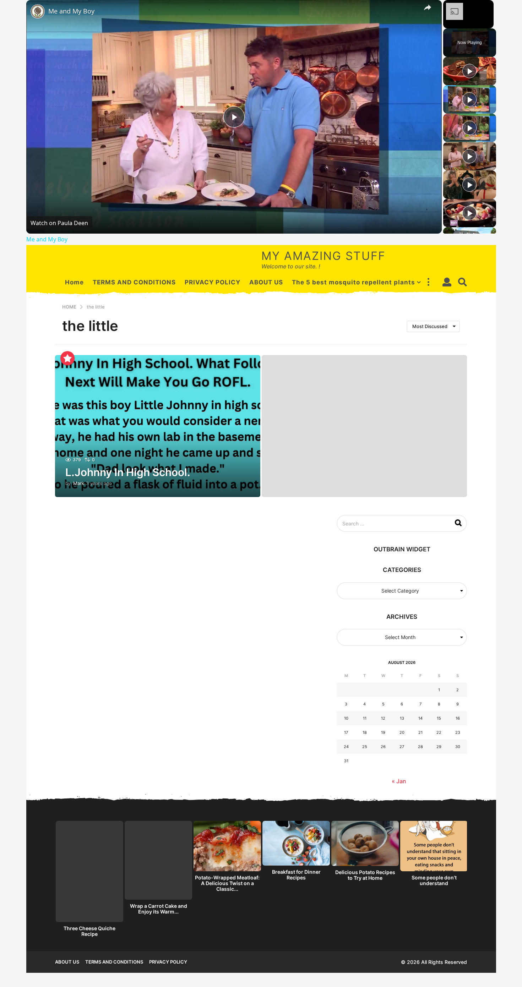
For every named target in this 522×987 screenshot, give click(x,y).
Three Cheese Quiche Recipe (89, 931)
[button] (428, 282)
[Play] (469, 71)
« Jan (399, 781)
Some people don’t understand (434, 880)
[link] (38, 11)
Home (74, 282)
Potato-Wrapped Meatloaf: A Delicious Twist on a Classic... (227, 883)
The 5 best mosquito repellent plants (353, 282)
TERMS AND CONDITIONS (134, 282)
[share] (427, 7)
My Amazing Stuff (323, 256)
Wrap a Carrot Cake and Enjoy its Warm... (158, 909)
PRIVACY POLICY (212, 282)
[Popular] (67, 358)
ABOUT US (266, 282)
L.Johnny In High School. (127, 472)
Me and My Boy (71, 11)
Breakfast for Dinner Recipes (296, 874)
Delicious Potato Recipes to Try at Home (365, 875)
